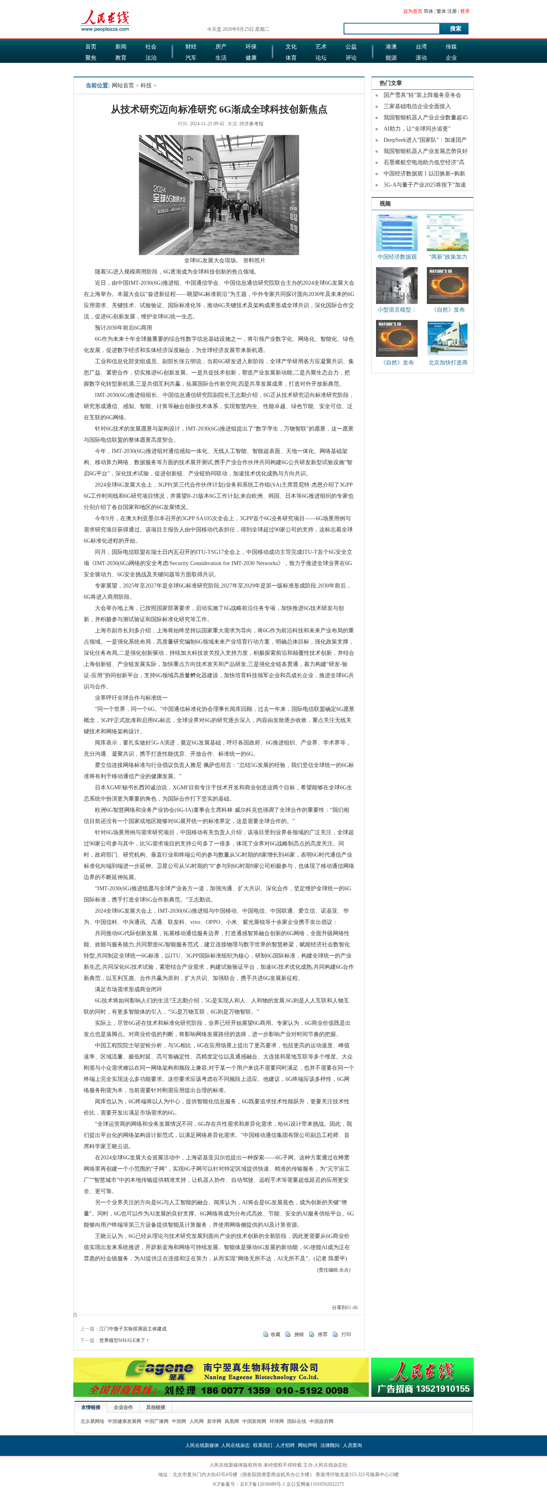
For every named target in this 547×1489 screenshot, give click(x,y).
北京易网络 (92, 1421)
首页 (91, 47)
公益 (351, 47)
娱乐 (191, 69)
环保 (251, 47)
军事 (121, 69)
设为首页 (412, 11)
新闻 (121, 47)
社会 (151, 47)
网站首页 (123, 85)
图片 (391, 69)
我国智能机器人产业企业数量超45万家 (426, 119)
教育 (121, 58)
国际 (91, 69)
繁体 (441, 11)
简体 (428, 11)
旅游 (291, 69)
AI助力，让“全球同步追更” (417, 129)
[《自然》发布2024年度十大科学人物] (448, 285)
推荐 (323, 1334)
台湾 (421, 47)
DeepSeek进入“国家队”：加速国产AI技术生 (425, 141)
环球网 (276, 1421)
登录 (465, 11)
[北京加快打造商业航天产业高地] (448, 338)
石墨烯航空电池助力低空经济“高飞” (424, 163)
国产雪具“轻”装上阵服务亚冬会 (422, 95)
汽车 (191, 58)
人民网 (196, 1421)
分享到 (339, 1307)
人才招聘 (285, 1445)
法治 (151, 58)
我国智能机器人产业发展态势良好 (426, 151)
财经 (191, 47)
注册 (452, 11)
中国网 (179, 1421)
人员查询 (352, 1445)
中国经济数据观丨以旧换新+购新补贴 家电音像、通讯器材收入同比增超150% (397, 258)
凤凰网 (232, 1421)
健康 (251, 58)
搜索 (455, 29)
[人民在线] (105, 31)
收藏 (275, 1334)
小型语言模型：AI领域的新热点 (397, 311)
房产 (221, 47)
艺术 (321, 47)
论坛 (321, 58)
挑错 (299, 1334)
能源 (391, 58)
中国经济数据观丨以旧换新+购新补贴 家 (424, 175)
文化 (291, 47)
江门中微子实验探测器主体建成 (133, 1329)
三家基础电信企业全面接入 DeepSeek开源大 (417, 107)
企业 (451, 58)
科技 (421, 69)
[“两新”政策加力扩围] (448, 232)
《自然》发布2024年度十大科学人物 (448, 311)
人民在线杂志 (235, 1445)
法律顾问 (330, 1445)
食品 (221, 69)
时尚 (321, 69)
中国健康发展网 (124, 1421)
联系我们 (262, 1445)
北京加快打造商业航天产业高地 (448, 364)
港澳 (391, 47)
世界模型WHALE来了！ (124, 1340)
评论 (351, 58)
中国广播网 (157, 1421)
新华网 (214, 1421)
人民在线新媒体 (202, 1445)
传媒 (451, 47)
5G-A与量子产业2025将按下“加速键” (425, 186)
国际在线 (296, 1421)
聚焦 (91, 58)
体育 (291, 58)
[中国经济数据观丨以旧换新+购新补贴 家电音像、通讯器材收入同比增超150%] (397, 232)
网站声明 (307, 1445)
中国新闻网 (254, 1421)
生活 (221, 58)
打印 (346, 1334)
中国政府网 (322, 1421)
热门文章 (391, 83)
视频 (385, 204)
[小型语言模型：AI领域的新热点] (397, 285)
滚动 (421, 58)
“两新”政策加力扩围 (448, 258)
